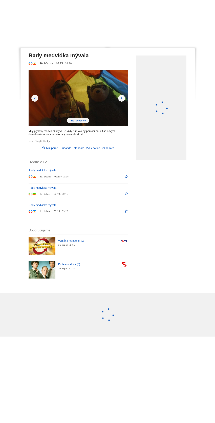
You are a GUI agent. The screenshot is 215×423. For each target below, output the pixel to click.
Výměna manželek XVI (71, 240)
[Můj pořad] (126, 176)
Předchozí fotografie (34, 98)
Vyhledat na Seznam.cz (100, 148)
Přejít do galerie (78, 120)
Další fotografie (121, 98)
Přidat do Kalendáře (72, 148)
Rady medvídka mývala (42, 170)
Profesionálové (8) (69, 264)
